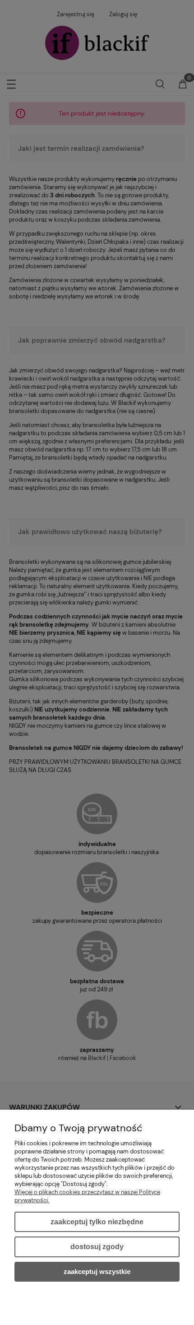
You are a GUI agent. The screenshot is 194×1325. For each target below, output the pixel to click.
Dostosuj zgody (97, 1247)
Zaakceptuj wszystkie (97, 1271)
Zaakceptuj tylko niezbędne (97, 1222)
